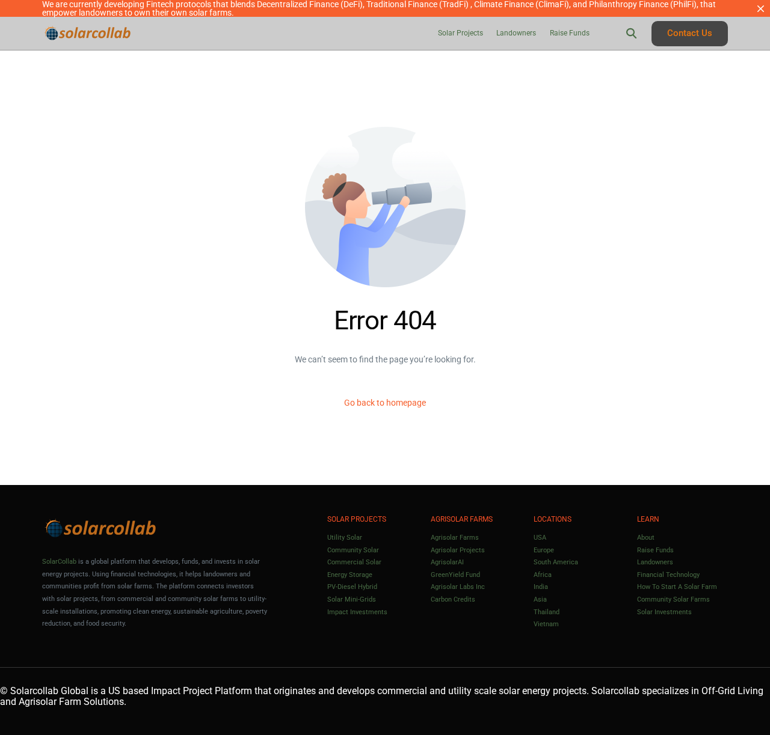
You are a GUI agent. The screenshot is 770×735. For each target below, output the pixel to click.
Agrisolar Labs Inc (458, 587)
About (645, 537)
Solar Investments (664, 612)
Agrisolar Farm (50, 701)
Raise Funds (655, 550)
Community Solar (353, 550)
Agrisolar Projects (458, 550)
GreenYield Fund (455, 575)
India (541, 587)
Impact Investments (357, 612)
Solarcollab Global (49, 691)
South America (556, 562)
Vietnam (546, 624)
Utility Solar (344, 537)
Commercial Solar (354, 562)
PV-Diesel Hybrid (352, 587)
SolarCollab (59, 562)
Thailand (546, 612)
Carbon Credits (453, 599)
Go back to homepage (385, 402)
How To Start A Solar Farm (677, 587)
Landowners (655, 562)
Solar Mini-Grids (351, 599)
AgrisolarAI (447, 562)
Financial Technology (668, 575)
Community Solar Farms (673, 599)
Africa (543, 575)
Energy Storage (349, 575)
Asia (540, 599)
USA (540, 537)
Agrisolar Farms (455, 537)
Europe (544, 550)
